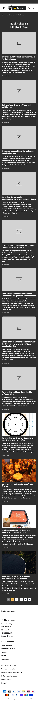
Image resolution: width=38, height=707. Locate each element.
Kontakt (4, 683)
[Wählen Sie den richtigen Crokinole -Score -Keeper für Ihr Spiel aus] (19, 562)
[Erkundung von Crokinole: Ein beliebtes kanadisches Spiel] (19, 137)
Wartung (4, 656)
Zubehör (4, 652)
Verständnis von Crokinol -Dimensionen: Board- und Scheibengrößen (18, 439)
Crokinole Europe (10, 699)
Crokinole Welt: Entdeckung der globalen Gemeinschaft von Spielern (18, 246)
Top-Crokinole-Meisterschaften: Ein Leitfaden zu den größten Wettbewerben (19, 295)
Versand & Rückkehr (8, 669)
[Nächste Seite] (29, 599)
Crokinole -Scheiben (8, 649)
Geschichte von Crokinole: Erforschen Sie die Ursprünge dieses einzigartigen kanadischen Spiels (19, 344)
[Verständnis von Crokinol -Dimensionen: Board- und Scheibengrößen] (19, 424)
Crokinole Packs (6, 645)
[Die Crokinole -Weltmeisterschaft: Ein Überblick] (19, 470)
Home (3, 15)
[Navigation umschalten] (4, 8)
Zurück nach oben (8, 611)
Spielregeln (5, 659)
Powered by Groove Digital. (25, 699)
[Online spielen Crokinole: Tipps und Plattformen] (19, 91)
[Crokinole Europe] (9, 8)
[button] (29, 8)
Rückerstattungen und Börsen (11, 672)
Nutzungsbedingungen (9, 676)
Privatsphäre (6, 679)
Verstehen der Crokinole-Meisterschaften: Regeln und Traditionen (19, 198)
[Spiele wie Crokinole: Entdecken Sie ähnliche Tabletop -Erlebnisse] (19, 516)
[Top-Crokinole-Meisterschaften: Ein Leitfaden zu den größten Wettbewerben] (19, 279)
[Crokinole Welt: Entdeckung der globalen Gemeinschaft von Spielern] (19, 231)
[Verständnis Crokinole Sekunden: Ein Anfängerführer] (19, 378)
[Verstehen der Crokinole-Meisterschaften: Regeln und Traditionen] (19, 183)
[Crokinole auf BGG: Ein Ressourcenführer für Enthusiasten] (19, 43)
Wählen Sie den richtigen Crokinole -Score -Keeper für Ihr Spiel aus (16, 577)
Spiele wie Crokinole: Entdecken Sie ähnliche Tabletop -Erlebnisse (16, 531)
